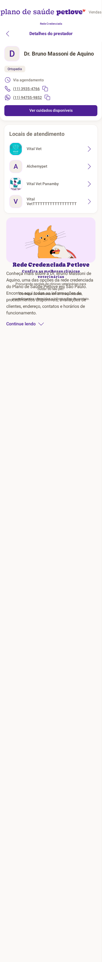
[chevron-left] (7, 33)
